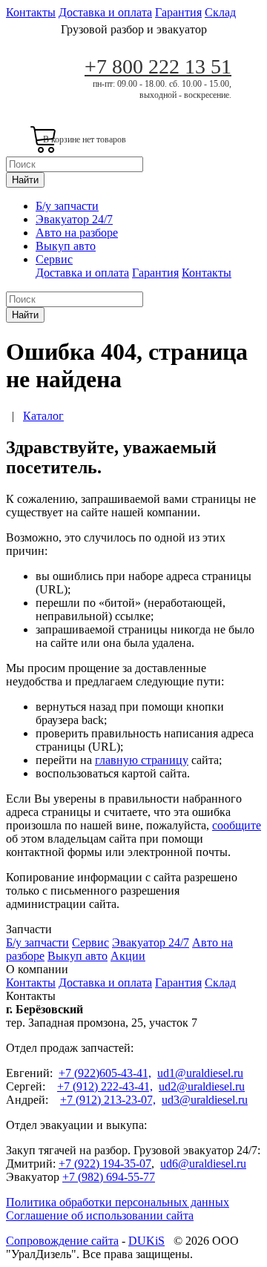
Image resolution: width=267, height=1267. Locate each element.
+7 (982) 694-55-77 (108, 1177)
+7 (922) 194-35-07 (105, 1163)
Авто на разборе (77, 232)
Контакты (31, 12)
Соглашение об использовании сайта (100, 1215)
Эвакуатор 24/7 (74, 219)
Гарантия (178, 12)
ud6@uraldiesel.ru (203, 1163)
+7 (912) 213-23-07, (108, 1099)
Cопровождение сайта (62, 1240)
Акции (128, 956)
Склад (220, 12)
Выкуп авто (66, 246)
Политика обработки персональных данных (117, 1202)
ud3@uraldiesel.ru (205, 1099)
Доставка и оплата (105, 12)
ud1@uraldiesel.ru (200, 1073)
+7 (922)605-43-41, (105, 1073)
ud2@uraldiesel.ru (202, 1086)
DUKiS (146, 1240)
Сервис (54, 259)
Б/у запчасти (67, 206)
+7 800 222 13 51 (158, 66)
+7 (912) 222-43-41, (105, 1086)
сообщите (236, 825)
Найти (25, 179)
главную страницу (141, 760)
